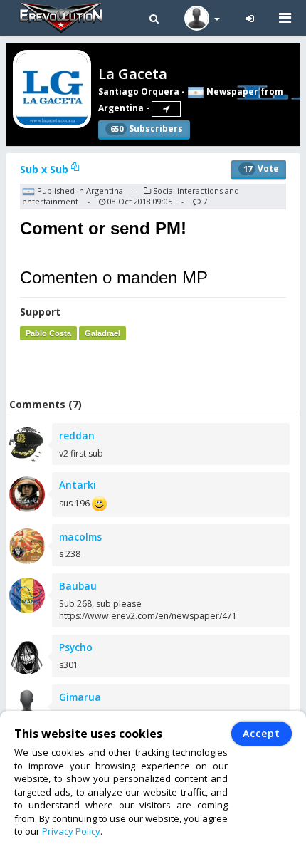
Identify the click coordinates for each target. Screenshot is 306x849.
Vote (261, 168)
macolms (80, 536)
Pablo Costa (48, 333)
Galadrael (102, 333)
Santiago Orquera (138, 91)
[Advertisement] (156, 369)
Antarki (77, 484)
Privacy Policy (71, 831)
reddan (77, 435)
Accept (261, 733)
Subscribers (146, 129)
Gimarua (80, 697)
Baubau (78, 586)
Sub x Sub (45, 169)
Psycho (76, 647)
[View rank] (166, 109)
